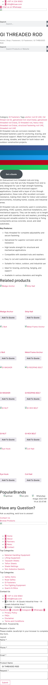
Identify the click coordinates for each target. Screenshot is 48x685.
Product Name (6, 663)
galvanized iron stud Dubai (24, 120)
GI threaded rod (25, 122)
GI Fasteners (27, 40)
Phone (3, 647)
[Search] (47, 24)
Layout (3, 637)
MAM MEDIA (24, 624)
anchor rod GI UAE (33, 117)
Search (3, 22)
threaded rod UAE (8, 128)
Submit (5, 682)
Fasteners (16, 40)
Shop (8, 40)
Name (3, 640)
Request (4, 670)
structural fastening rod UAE (30, 125)
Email (3, 655)
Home (2, 40)
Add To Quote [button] (8, 317)
